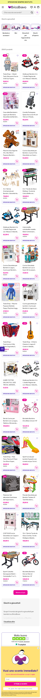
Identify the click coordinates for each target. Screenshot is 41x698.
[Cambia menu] (3, 7)
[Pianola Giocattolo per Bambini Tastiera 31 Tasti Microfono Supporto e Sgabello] (30, 483)
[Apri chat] (37, 12)
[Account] (35, 7)
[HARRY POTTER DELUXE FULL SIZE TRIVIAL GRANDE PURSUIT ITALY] (11, 368)
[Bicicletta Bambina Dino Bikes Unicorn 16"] (30, 407)
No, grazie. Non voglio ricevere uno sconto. (20, 688)
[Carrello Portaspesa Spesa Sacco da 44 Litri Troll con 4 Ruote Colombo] (30, 101)
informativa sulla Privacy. (10, 695)
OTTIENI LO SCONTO (20, 684)
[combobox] (18, 12)
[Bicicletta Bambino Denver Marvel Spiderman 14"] (30, 560)
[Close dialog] (38, 648)
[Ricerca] (32, 12)
